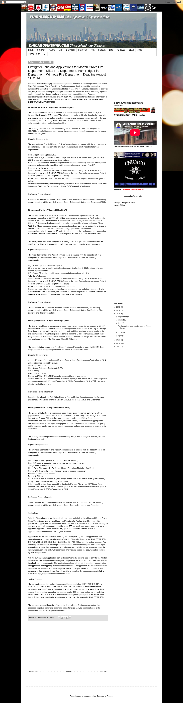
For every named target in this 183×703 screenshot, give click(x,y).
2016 (118, 310)
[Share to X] (64, 617)
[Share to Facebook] (67, 617)
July (120, 323)
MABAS (52, 50)
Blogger (110, 696)
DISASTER (82, 50)
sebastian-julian (90, 696)
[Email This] (59, 617)
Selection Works (35, 84)
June (120, 332)
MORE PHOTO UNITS (143, 146)
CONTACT (41, 50)
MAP (60, 50)
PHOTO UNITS (34, 54)
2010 (118, 343)
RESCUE (102, 50)
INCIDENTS (118, 115)
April (120, 336)
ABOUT (127, 115)
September (122, 317)
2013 (118, 340)
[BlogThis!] (61, 617)
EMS (111, 50)
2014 (118, 314)
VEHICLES (121, 50)
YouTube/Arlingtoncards (123, 146)
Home (68, 672)
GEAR (131, 50)
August (121, 320)
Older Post (103, 672)
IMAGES (142, 115)
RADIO (134, 115)
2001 (118, 347)
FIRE (93, 50)
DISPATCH (70, 50)
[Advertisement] (68, 647)
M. (45, 54)
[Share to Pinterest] (69, 617)
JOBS (140, 50)
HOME (30, 50)
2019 (118, 307)
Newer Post (33, 672)
